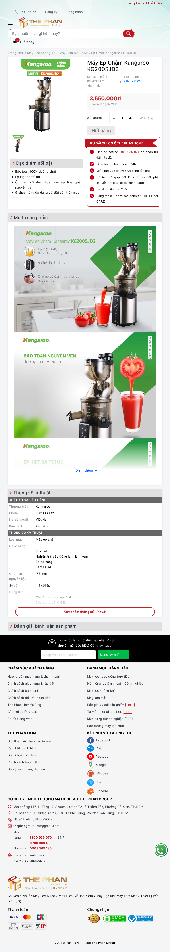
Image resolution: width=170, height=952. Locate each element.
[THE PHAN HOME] (40, 22)
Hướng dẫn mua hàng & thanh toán (34, 676)
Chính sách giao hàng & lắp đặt (31, 683)
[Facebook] (90, 740)
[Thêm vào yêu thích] (158, 77)
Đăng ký (51, 12)
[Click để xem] (46, 95)
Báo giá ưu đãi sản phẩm (110, 705)
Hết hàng (101, 130)
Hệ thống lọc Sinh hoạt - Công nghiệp (115, 683)
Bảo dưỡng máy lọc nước (106, 726)
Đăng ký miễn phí (113, 654)
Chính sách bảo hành (23, 690)
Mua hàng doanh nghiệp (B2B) (110, 719)
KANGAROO (132, 81)
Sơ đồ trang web (20, 719)
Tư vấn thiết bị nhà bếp (109, 711)
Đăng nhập (74, 12)
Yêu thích (29, 12)
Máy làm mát (96, 698)
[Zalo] (90, 748)
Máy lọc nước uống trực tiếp (108, 676)
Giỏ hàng (25, 41)
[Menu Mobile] (11, 24)
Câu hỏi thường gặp (22, 711)
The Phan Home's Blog (24, 705)
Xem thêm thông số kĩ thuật (85, 612)
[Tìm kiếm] (128, 33)
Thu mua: (20, 848)
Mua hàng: (17, 834)
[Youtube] (90, 756)
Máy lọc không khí (100, 690)
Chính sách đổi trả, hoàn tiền (29, 698)
